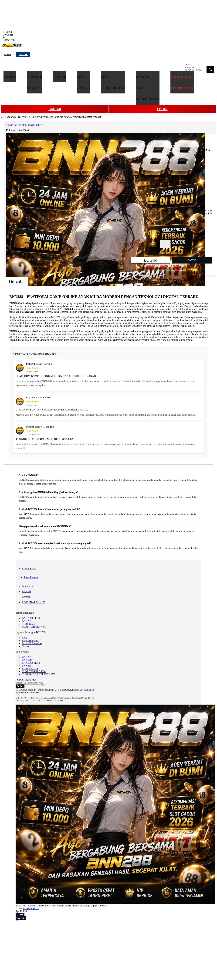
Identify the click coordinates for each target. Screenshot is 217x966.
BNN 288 (27, 660)
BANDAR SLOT (31, 618)
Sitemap (26, 646)
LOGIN (162, 109)
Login (7, 54)
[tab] (16, 281)
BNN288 (26, 591)
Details (15, 281)
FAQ (24, 637)
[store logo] (12, 47)
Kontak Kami (29, 568)
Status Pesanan (31, 577)
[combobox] (200, 67)
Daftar (23, 54)
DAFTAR (54, 109)
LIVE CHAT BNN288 (33, 602)
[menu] (99, 88)
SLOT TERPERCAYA (34, 626)
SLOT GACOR (30, 624)
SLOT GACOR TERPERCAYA (39, 674)
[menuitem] (9, 76)
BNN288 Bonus (30, 640)
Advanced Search (194, 70)
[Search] (210, 69)
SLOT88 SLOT (31, 908)
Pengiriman (27, 586)
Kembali (26, 596)
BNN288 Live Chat (32, 643)
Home (6, 117)
